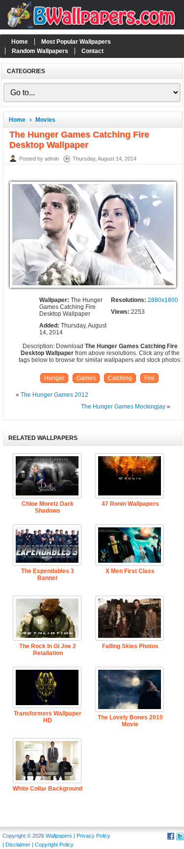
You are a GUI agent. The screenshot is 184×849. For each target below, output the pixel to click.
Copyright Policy (54, 845)
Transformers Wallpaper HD (47, 717)
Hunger (54, 378)
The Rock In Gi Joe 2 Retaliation (47, 650)
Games (86, 378)
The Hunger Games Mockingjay (123, 406)
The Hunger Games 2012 (54, 394)
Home (19, 41)
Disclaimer (17, 845)
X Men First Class (130, 571)
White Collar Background (47, 788)
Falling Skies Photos (130, 646)
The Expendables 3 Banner (47, 574)
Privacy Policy (93, 836)
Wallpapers (59, 836)
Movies (45, 119)
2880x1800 (163, 300)
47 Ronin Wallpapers (130, 503)
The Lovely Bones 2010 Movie (130, 721)
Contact (92, 51)
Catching (120, 378)
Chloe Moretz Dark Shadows (48, 507)
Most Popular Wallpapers (76, 41)
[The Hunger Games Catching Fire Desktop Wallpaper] (93, 288)
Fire (149, 378)
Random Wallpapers (40, 51)
